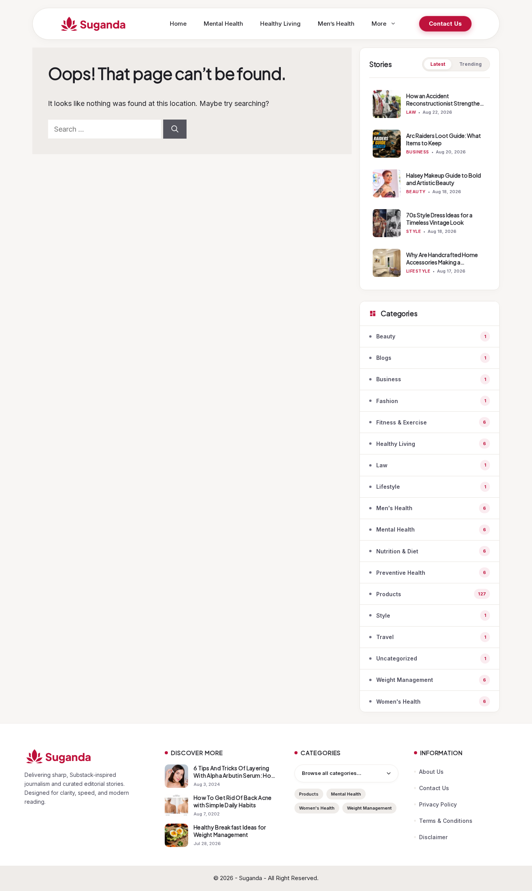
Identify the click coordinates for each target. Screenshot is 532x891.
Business (417, 152)
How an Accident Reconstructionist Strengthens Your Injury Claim (446, 103)
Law (411, 112)
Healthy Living (280, 23)
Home (178, 23)
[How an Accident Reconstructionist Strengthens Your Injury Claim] (387, 104)
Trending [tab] (470, 64)
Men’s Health (336, 23)
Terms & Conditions (445, 820)
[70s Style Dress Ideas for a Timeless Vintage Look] (387, 223)
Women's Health (317, 808)
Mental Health (223, 23)
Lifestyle (418, 271)
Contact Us (445, 23)
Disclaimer (433, 837)
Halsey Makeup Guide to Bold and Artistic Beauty (443, 179)
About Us (431, 771)
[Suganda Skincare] (93, 23)
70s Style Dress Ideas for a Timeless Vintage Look (439, 218)
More (379, 23)
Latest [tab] (437, 64)
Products (309, 794)
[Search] (175, 129)
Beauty (416, 191)
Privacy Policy (438, 804)
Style (413, 231)
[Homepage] (87, 756)
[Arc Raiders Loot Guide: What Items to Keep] (387, 144)
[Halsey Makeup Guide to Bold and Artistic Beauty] (387, 183)
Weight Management (369, 808)
